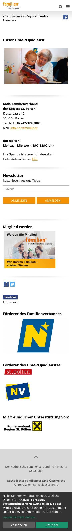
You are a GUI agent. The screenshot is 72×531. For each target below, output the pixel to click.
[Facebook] (65, 17)
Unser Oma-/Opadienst (24, 39)
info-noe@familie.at (23, 128)
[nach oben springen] (36, 457)
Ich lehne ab (18, 525)
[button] (6, 285)
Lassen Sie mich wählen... (20, 517)
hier (35, 159)
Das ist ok (52, 525)
